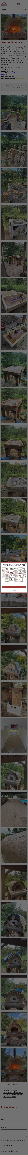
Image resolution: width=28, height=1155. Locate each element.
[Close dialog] (26, 563)
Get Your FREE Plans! (14, 587)
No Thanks (14, 590)
